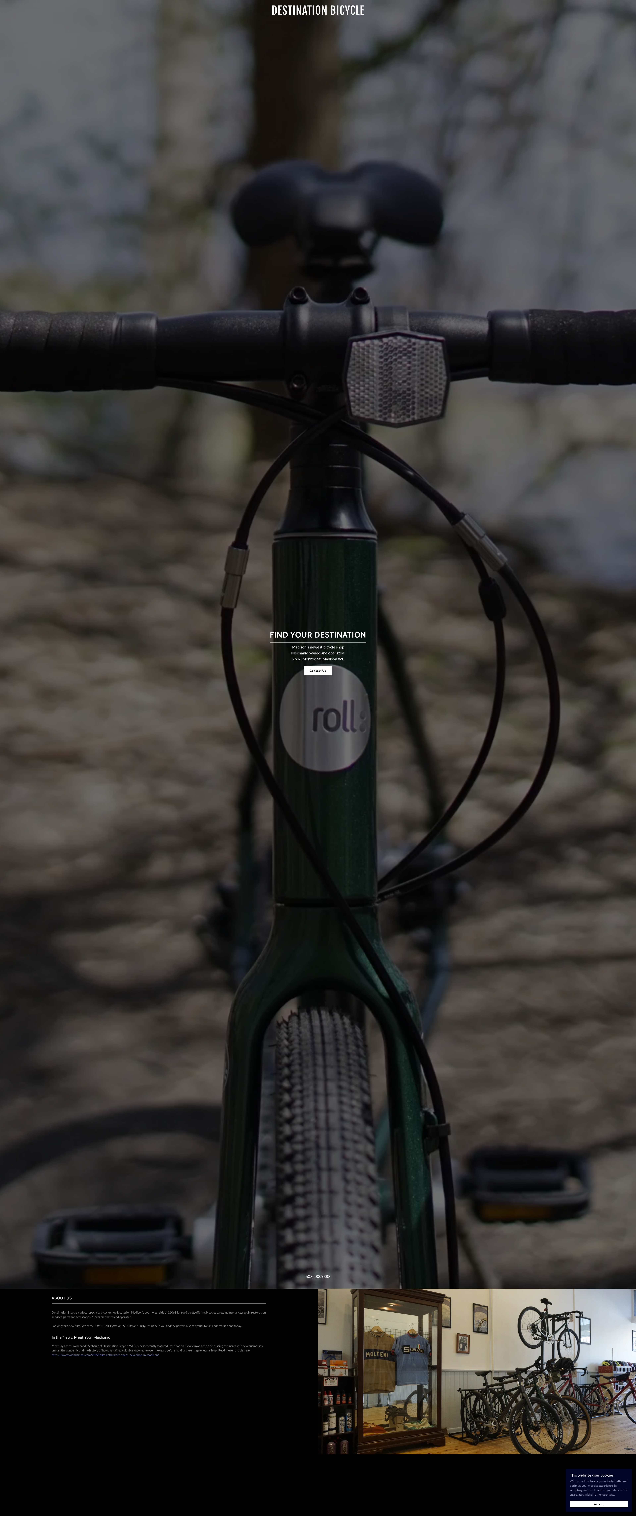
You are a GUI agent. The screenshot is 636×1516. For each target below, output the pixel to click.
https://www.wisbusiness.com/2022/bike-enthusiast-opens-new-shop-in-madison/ (105, 1355)
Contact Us (318, 670)
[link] (318, 13)
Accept (599, 1504)
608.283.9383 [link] (318, 1276)
